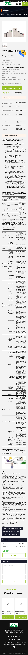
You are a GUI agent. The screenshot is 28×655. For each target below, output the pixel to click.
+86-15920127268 (22, 1)
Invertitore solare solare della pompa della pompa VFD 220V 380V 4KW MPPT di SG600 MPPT (20, 612)
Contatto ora (14, 555)
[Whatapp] (7, 550)
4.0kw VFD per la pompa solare (11, 534)
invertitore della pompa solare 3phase (12, 528)
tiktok (14, 647)
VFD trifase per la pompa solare (11, 531)
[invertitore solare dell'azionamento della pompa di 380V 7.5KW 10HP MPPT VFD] (14, 31)
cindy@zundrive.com (8, 1)
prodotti (7, 14)
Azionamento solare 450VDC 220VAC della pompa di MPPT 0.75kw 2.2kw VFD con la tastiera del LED (7, 612)
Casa (2, 14)
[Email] (11, 551)
